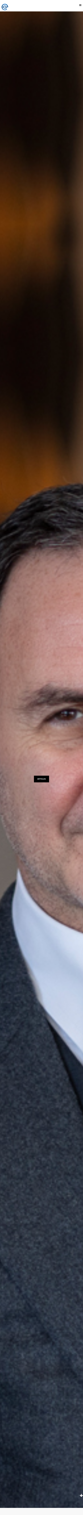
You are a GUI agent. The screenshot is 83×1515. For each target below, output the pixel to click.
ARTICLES (41, 779)
